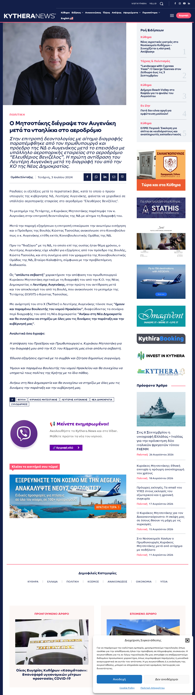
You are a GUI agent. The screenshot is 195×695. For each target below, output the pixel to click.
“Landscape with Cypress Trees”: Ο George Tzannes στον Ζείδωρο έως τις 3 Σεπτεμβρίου (161, 70)
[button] (187, 640)
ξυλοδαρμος (19, 404)
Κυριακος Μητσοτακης (44, 400)
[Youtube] (184, 3)
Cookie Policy (127, 688)
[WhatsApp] (96, 177)
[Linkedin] (189, 3)
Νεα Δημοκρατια (102, 400)
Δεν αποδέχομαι (166, 679)
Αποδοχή (119, 679)
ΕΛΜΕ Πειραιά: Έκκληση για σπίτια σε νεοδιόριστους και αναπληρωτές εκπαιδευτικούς (161, 131)
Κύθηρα (146, 37)
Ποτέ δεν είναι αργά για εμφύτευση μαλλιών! (156, 112)
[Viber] (122, 177)
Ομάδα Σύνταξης (22, 177)
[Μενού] (172, 15)
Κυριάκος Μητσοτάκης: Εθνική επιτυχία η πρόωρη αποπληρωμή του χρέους (160, 469)
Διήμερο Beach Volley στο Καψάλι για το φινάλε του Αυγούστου (157, 93)
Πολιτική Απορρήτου (153, 688)
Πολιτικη (17, 114)
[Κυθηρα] (30, 16)
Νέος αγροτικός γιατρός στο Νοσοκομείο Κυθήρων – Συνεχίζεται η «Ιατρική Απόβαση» (159, 46)
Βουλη (22, 400)
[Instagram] (179, 3)
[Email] (113, 177)
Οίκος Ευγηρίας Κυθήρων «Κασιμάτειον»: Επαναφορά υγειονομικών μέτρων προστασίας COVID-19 (51, 674)
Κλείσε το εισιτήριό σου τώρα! (35, 466)
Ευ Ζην (145, 105)
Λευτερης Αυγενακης (75, 400)
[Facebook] (175, 3)
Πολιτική (142, 454)
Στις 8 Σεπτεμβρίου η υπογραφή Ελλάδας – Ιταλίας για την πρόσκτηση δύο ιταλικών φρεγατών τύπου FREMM (160, 440)
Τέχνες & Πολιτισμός (155, 61)
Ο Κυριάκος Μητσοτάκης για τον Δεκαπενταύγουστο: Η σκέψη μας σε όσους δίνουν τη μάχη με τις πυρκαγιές (160, 518)
